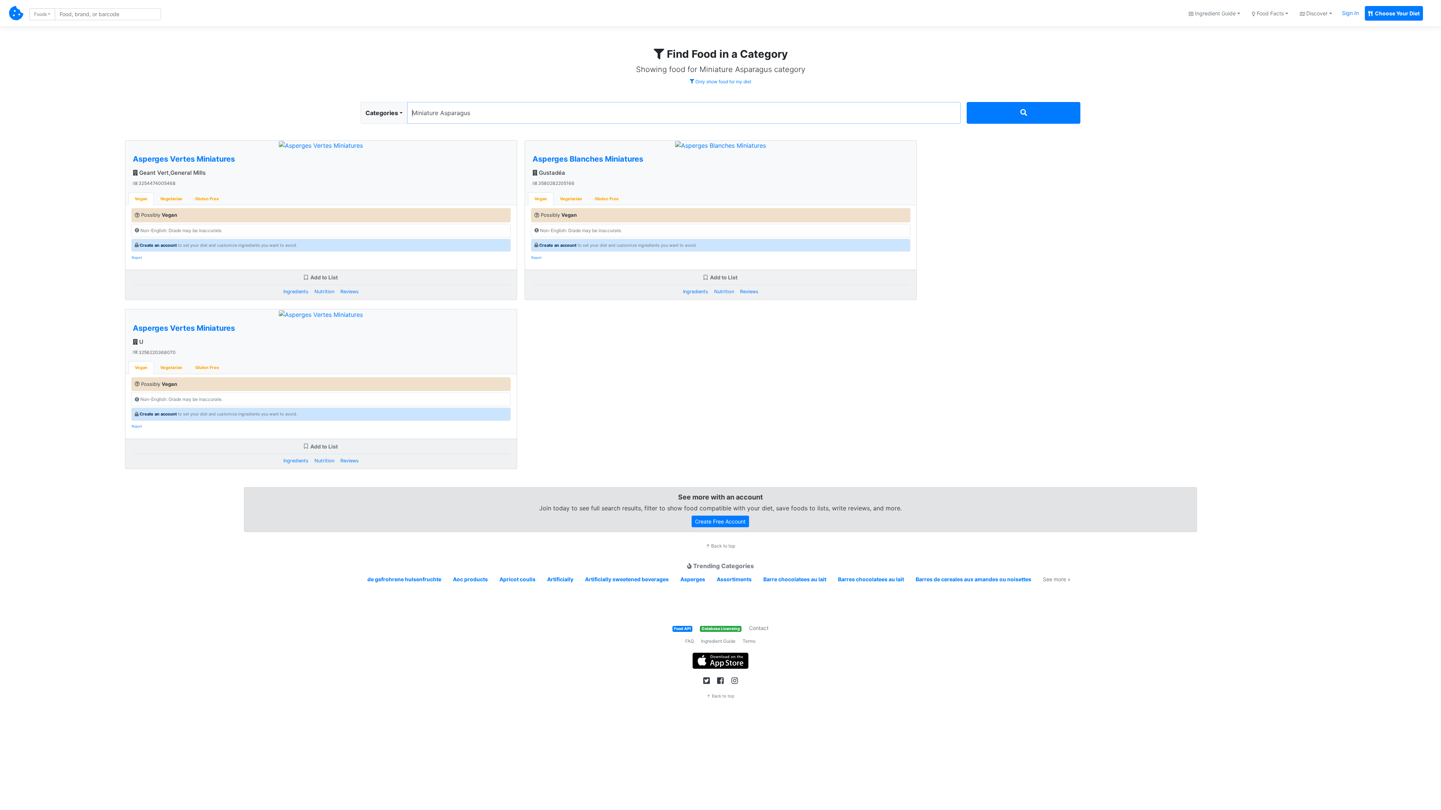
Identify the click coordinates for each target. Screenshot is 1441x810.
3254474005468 (156, 183)
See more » (1057, 579)
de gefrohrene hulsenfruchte (404, 579)
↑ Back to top (720, 546)
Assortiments (734, 579)
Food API (682, 628)
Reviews (349, 291)
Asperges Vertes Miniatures (184, 159)
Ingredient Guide (718, 641)
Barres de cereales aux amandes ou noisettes (973, 579)
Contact (759, 628)
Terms (749, 641)
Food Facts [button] (1269, 13)
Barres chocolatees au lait (871, 579)
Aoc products (470, 579)
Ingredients (295, 291)
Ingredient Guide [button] (1214, 13)
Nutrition (324, 291)
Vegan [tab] (141, 198)
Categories (382, 113)
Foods (40, 14)
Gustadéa (551, 172)
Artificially (560, 579)
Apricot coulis (517, 579)
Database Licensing (721, 628)
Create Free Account (720, 521)
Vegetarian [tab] (171, 198)
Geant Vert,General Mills (172, 172)
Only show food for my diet (722, 81)
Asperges (692, 579)
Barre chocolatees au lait (794, 579)
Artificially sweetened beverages (627, 579)
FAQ (689, 641)
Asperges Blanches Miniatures (587, 159)
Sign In (1350, 13)
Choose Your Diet (1397, 13)
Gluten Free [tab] (207, 198)
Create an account (158, 245)
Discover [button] (1316, 13)
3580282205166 (556, 183)
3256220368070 (156, 352)
